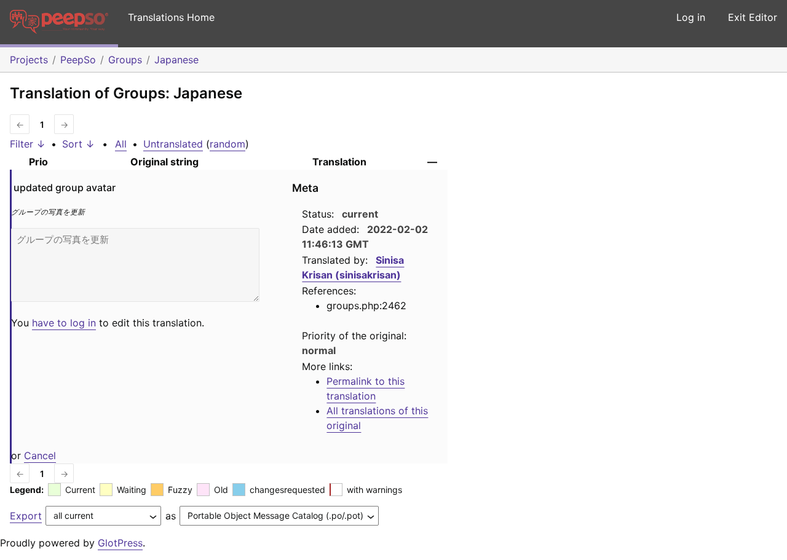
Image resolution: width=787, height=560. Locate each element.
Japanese (176, 59)
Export (26, 516)
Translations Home (171, 17)
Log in (690, 17)
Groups (125, 59)
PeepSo (78, 59)
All (121, 144)
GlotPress (120, 543)
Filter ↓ (27, 144)
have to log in (64, 323)
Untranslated (173, 144)
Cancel (40, 455)
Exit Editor (752, 17)
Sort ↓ (78, 144)
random (227, 144)
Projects (29, 59)
